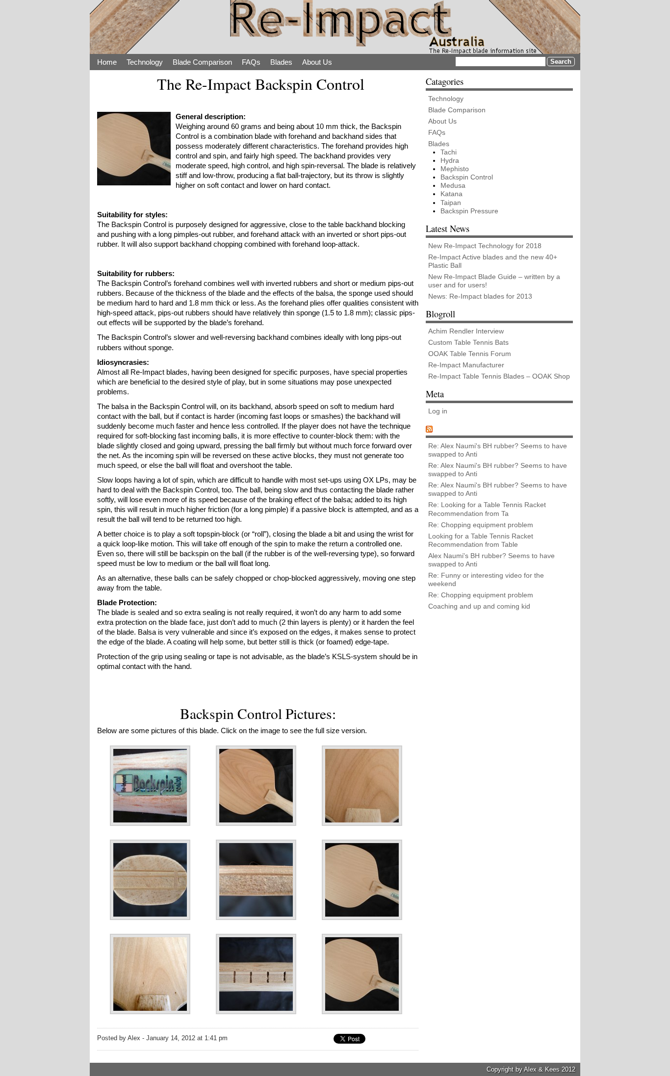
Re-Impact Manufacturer (466, 365)
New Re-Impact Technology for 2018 (484, 246)
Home (107, 62)
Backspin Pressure (469, 211)
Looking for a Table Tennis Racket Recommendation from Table (480, 540)
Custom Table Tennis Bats (468, 342)
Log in (437, 411)
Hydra (449, 160)
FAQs (251, 62)
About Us (317, 62)
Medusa (452, 185)
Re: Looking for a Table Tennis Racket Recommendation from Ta (487, 509)
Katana (451, 194)
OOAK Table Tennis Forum (469, 354)
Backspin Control (466, 177)
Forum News (459, 429)
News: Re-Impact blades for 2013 (480, 296)
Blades (281, 62)
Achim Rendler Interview (466, 331)
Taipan (450, 202)
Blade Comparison (202, 62)
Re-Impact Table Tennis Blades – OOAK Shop (499, 376)
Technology (145, 62)
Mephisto (454, 169)
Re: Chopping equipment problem (480, 525)
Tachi (448, 152)
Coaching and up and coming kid (479, 606)
